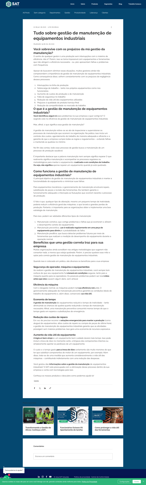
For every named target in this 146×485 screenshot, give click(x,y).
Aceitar (136, 481)
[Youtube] (50, 476)
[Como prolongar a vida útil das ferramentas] (107, 415)
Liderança (94, 13)
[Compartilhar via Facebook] (34, 388)
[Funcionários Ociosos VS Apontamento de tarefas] (73, 415)
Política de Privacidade (89, 481)
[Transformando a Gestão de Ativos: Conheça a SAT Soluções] (38, 415)
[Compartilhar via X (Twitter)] (40, 388)
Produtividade (80, 13)
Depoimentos (55, 13)
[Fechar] (143, 481)
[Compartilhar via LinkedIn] (45, 388)
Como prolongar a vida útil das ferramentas (107, 428)
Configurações (124, 481)
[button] (93, 4)
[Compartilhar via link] (50, 388)
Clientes (105, 13)
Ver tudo (120, 402)
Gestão (67, 13)
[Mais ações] (111, 27)
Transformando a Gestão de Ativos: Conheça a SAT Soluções (38, 428)
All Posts (26, 13)
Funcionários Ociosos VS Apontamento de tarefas (71, 428)
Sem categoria (39, 13)
